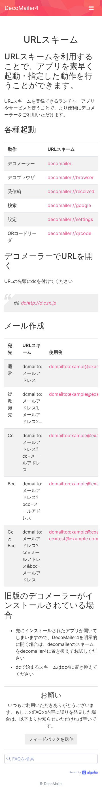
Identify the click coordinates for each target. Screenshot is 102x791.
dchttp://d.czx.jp (38, 303)
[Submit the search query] (8, 759)
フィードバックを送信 (51, 739)
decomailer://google (69, 205)
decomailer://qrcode (69, 233)
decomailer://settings (70, 219)
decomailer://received (71, 191)
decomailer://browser (71, 177)
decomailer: (60, 163)
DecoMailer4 (22, 8)
